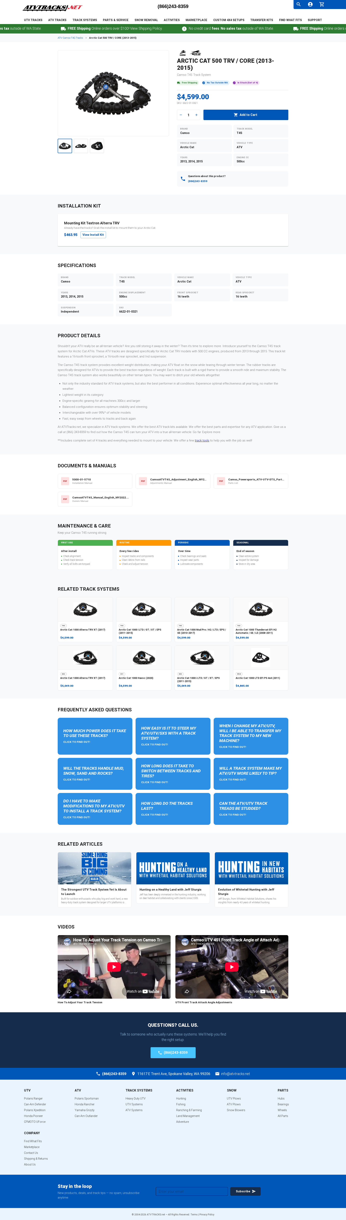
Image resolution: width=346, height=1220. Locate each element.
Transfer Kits (261, 20)
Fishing (180, 1104)
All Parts (283, 1116)
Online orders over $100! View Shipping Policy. (88, 28)
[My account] (310, 4)
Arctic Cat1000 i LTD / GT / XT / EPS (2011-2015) (140, 631)
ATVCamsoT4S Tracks (70, 37)
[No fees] (158, 28)
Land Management (188, 1116)
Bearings (283, 1104)
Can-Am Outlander (86, 1116)
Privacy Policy (206, 1214)
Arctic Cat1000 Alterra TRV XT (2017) (82, 629)
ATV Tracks (57, 20)
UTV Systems (134, 1104)
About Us (30, 1164)
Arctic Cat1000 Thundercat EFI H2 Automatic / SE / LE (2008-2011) (256, 631)
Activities (172, 20)
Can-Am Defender (35, 1104)
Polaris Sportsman (87, 1098)
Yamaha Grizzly (85, 1110)
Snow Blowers (236, 1110)
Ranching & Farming (189, 1110)
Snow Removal (146, 20)
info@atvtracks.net (235, 1074)
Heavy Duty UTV (136, 1098)
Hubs (281, 1098)
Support (315, 20)
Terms (194, 1214)
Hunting (181, 1098)
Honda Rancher (85, 1104)
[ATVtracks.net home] (52, 12)
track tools (202, 440)
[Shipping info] (37, 28)
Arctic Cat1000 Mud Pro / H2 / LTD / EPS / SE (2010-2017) (201, 631)
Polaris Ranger (33, 1098)
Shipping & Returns (36, 1158)
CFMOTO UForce (34, 1121)
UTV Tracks (33, 20)
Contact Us (31, 1152)
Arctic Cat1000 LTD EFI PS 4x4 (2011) (258, 678)
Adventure (182, 1121)
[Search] (298, 4)
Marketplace (196, 20)
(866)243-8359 (173, 6)
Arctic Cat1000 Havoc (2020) (136, 678)
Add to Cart (248, 115)
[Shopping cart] (322, 4)
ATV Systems (134, 1110)
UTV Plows (234, 1098)
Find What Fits (290, 20)
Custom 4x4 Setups (228, 20)
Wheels (282, 1110)
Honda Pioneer (33, 1116)
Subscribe (243, 1191)
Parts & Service (116, 20)
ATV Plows (234, 1104)
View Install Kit (93, 235)
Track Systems (84, 20)
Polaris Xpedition (34, 1110)
